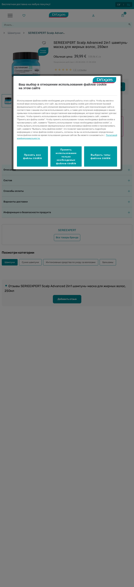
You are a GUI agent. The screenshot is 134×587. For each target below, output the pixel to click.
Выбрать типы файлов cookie (101, 156)
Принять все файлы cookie (32, 156)
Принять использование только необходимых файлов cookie (66, 156)
